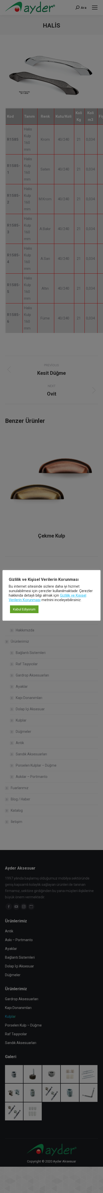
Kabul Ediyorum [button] (24, 609)
